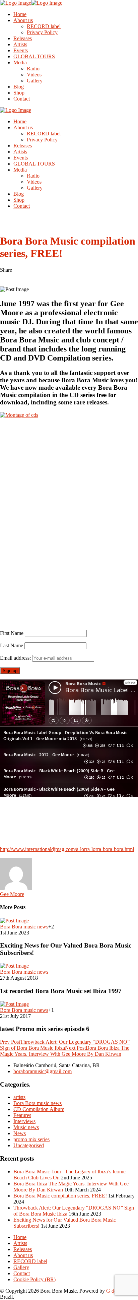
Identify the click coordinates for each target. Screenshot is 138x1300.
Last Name (11, 645)
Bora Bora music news (37, 1103)
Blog (18, 86)
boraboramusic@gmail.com (42, 1071)
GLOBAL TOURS (34, 56)
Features (22, 1115)
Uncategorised (28, 1145)
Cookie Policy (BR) (34, 1279)
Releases (22, 38)
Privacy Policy (42, 32)
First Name (11, 633)
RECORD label (44, 26)
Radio (33, 68)
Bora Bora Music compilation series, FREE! (60, 1195)
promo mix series (31, 1139)
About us (23, 20)
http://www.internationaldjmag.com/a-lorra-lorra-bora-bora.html (67, 849)
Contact (21, 99)
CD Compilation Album (38, 1109)
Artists (20, 44)
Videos (34, 74)
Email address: (16, 658)
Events (20, 50)
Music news (26, 1127)
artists (19, 1097)
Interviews (24, 1121)
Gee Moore (12, 894)
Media (20, 62)
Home (19, 14)
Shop (18, 92)
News (19, 1133)
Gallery (35, 80)
